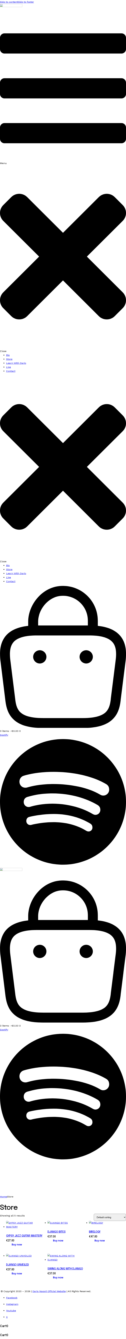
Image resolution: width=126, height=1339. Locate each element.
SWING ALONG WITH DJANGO (65, 1268)
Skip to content (9, 1)
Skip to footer (26, 1)
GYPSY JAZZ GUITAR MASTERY (24, 1236)
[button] (63, 185)
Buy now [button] (17, 1244)
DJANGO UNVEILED (17, 1264)
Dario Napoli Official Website (49, 1291)
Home (3, 1196)
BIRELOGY (94, 1232)
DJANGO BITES (56, 1232)
